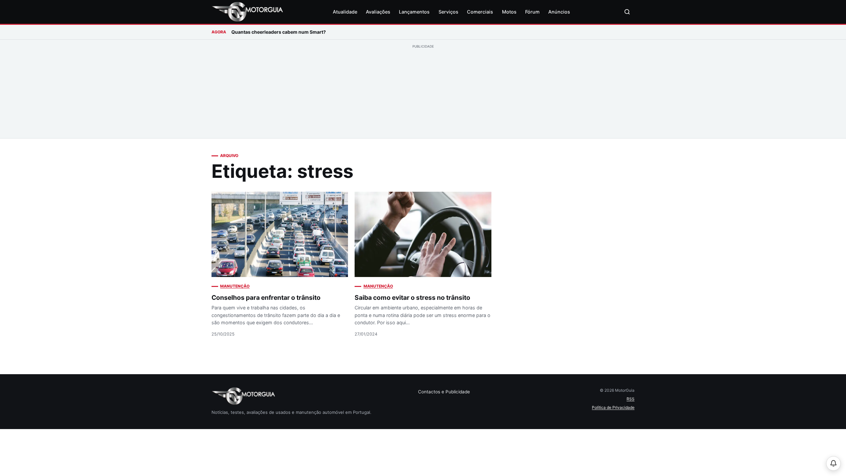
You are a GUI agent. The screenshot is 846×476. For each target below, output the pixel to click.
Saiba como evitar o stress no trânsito (412, 297)
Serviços (448, 12)
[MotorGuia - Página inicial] (247, 12)
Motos (509, 12)
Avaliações (378, 12)
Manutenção (235, 286)
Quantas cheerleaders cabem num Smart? (278, 32)
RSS (630, 398)
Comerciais (480, 12)
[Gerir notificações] (833, 463)
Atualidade (345, 12)
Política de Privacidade (613, 407)
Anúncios (559, 12)
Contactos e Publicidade (444, 391)
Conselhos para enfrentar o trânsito (266, 297)
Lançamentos (414, 12)
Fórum (532, 12)
